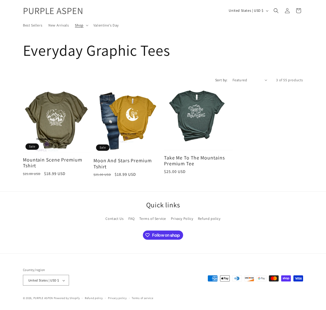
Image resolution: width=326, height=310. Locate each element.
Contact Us (114, 218)
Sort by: (221, 80)
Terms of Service (152, 218)
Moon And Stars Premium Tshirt (122, 164)
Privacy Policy (182, 218)
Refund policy (209, 218)
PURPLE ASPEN (43, 298)
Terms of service (142, 298)
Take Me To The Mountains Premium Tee (194, 161)
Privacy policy (117, 298)
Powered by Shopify (67, 298)
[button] (81, 25)
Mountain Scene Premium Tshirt (52, 163)
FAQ (131, 218)
